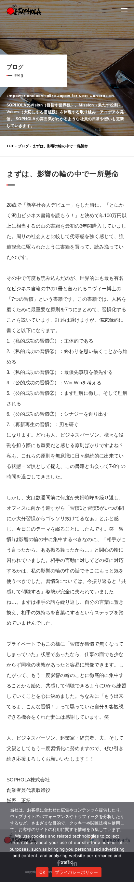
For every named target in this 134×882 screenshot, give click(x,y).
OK (42, 872)
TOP (10, 146)
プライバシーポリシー (76, 872)
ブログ (23, 146)
